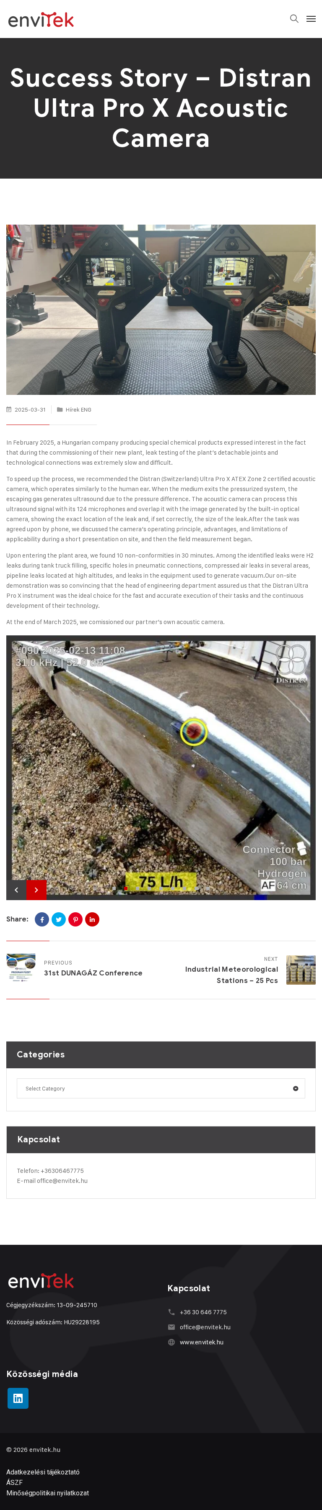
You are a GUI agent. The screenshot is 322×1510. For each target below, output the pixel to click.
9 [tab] (208, 888)
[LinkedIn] (92, 919)
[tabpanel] (161, 767)
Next (36, 890)
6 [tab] (172, 888)
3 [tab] (137, 888)
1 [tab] (114, 888)
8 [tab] (196, 888)
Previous (16, 890)
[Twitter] (59, 919)
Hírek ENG (78, 409)
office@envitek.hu (62, 1181)
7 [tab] (184, 888)
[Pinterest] (75, 919)
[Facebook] (42, 919)
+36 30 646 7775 (203, 1312)
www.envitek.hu (201, 1342)
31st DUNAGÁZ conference (93, 973)
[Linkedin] (18, 1398)
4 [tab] (149, 888)
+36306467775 (62, 1171)
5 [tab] (161, 888)
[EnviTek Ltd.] (41, 18)
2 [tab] (125, 888)
